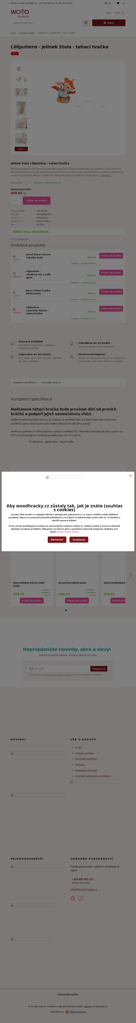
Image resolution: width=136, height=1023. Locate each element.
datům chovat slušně (67, 531)
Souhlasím (79, 539)
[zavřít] (130, 475)
